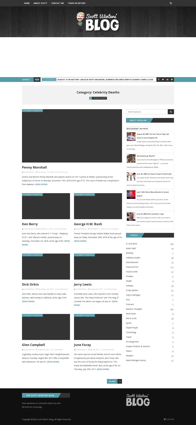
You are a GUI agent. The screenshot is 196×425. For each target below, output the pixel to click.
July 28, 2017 (95, 349)
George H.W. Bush (88, 224)
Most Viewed (144, 128)
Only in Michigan (149, 295)
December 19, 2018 (46, 172)
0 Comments (62, 172)
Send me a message (33, 407)
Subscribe (169, 419)
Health (149, 281)
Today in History (76, 3)
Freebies (149, 276)
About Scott (40, 3)
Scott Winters (29, 172)
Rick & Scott (149, 318)
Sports (149, 323)
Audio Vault (149, 248)
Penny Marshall (34, 167)
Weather (149, 355)
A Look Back (49, 79)
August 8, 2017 (44, 349)
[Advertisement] (98, 57)
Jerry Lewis (83, 284)
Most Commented (132, 128)
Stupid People (149, 327)
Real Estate (149, 313)
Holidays (149, 285)
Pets (149, 299)
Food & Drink (149, 271)
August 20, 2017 (96, 289)
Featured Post (149, 267)
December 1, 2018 (97, 229)
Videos (149, 351)
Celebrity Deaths (32, 110)
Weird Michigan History (149, 360)
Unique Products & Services (149, 346)
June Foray (82, 344)
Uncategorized (149, 341)
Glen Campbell (33, 344)
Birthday (149, 253)
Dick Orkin (30, 284)
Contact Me (57, 3)
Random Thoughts (149, 309)
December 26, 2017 (46, 289)
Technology (149, 332)
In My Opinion (149, 290)
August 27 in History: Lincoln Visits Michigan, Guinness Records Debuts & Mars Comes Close (105, 79)
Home (27, 3)
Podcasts (149, 304)
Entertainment (149, 262)
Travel (149, 337)
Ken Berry (30, 224)
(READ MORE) (41, 184)
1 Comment (58, 349)
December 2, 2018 (45, 229)
